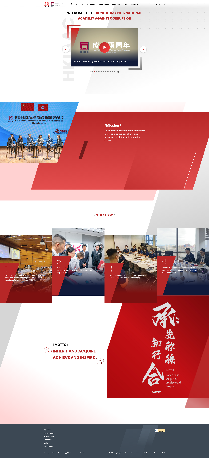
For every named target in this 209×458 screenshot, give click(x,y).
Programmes (49, 436)
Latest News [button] (90, 4)
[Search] (164, 4)
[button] (91, 71)
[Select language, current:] (159, 4)
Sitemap (46, 453)
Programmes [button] (104, 4)
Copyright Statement (70, 453)
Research (116, 4)
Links (125, 4)
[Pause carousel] (118, 72)
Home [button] (71, 4)
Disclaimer (83, 453)
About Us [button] (79, 4)
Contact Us (134, 4)
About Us (47, 430)
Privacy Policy (56, 453)
